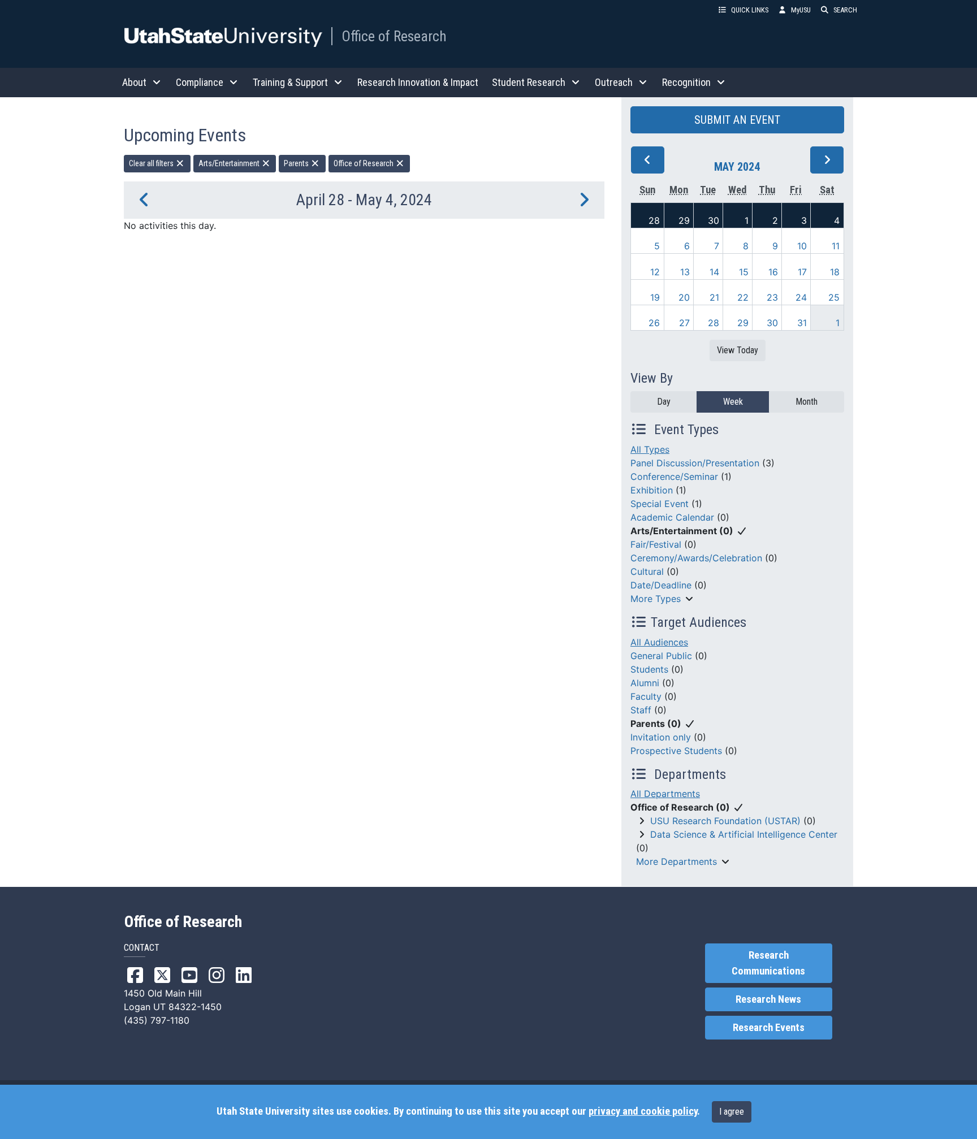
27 (684, 322)
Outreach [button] (614, 82)
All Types (649, 449)
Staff (640, 710)
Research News (768, 999)
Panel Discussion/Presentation (694, 463)
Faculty (646, 696)
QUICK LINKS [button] (749, 10)
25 (834, 297)
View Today (737, 350)
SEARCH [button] (845, 10)
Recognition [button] (686, 82)
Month (807, 401)
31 (802, 322)
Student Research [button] (528, 82)
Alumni (644, 682)
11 (836, 246)
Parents (297, 163)
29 (684, 220)
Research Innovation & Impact (417, 82)
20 (684, 297)
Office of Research (394, 36)
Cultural (647, 571)
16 (773, 272)
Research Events (769, 1027)
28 (654, 220)
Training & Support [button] (290, 82)
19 (655, 297)
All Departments (665, 793)
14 (714, 272)
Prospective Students (676, 750)
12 (655, 272)
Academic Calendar (672, 517)
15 (744, 272)
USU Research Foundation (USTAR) (725, 820)
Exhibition (651, 490)
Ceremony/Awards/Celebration (696, 558)
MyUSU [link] (801, 10)
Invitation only (660, 737)
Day (664, 401)
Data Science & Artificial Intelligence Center (743, 834)
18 (835, 272)
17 (802, 272)
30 (713, 220)
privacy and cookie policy (643, 1111)
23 (772, 297)
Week (733, 401)
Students (649, 669)
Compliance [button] (199, 82)
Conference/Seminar (674, 476)
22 (743, 297)
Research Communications (768, 963)
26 (654, 322)
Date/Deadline (660, 585)
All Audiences (659, 642)
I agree (731, 1111)
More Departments (676, 861)
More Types (655, 598)
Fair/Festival (655, 544)
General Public (661, 655)
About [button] (134, 82)
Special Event (659, 503)
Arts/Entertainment (229, 163)
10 (802, 246)
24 (801, 297)
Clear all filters (152, 163)
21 (714, 297)
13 (685, 272)
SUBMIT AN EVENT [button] (737, 120)
